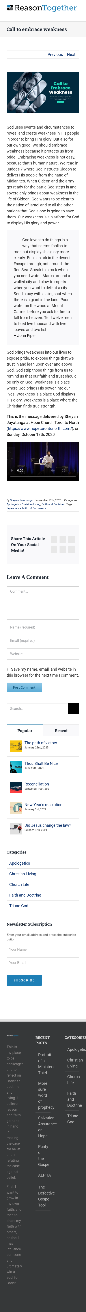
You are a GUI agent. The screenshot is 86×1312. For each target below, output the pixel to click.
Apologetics (14, 504)
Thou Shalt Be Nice (41, 763)
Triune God (18, 905)
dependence (14, 508)
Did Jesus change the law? (47, 825)
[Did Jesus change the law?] (16, 826)
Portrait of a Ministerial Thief (43, 1063)
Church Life (19, 884)
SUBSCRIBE (24, 980)
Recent (61, 730)
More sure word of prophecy (43, 1095)
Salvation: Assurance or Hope (43, 1127)
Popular (24, 730)
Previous (55, 54)
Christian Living (31, 504)
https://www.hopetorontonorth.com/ (40, 428)
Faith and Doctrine (52, 504)
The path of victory (40, 742)
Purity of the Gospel (43, 1155)
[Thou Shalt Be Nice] (16, 764)
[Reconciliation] (16, 784)
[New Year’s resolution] (16, 805)
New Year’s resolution (43, 804)
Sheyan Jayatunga (21, 500)
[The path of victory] (16, 743)
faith (25, 508)
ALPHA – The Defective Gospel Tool (43, 1190)
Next (71, 54)
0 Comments (38, 508)
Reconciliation (36, 784)
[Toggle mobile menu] (77, 14)
